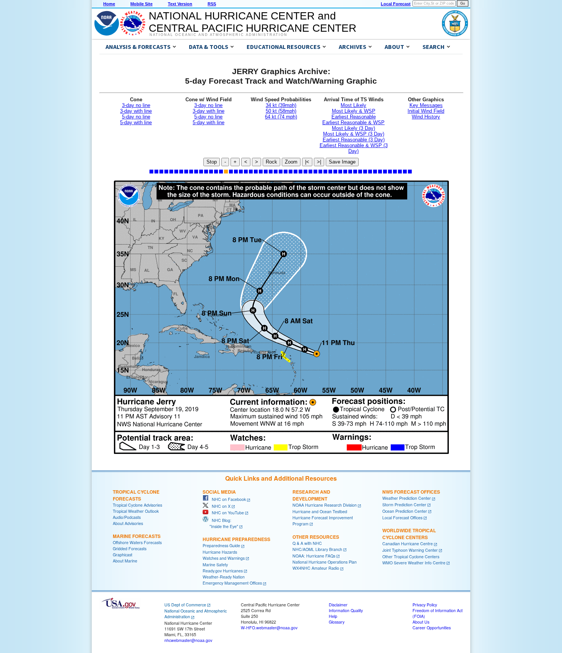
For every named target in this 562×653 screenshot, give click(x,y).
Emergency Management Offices (232, 583)
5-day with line (136, 122)
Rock (271, 162)
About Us (421, 622)
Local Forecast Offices (402, 517)
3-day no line (136, 105)
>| (319, 162)
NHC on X (219, 506)
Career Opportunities (432, 627)
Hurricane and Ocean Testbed (319, 511)
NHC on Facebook (227, 499)
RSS (212, 4)
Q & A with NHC (307, 543)
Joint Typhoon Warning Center (410, 550)
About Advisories (128, 523)
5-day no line (136, 117)
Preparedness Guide (221, 545)
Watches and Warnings (224, 558)
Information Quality (346, 610)
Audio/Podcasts (127, 517)
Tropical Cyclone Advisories (137, 505)
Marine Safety (215, 564)
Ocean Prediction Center (404, 511)
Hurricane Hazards (220, 552)
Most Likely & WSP (353, 111)
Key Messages (426, 105)
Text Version (180, 4)
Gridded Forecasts (129, 548)
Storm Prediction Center (404, 504)
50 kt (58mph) (281, 111)
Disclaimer (338, 605)
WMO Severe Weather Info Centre (413, 563)
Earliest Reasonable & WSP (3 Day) (354, 148)
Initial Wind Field (426, 111)
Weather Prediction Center (406, 498)
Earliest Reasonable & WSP (353, 122)
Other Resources (315, 536)
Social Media (219, 491)
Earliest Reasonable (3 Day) (354, 140)
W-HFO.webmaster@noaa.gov (269, 627)
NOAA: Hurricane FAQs (313, 556)
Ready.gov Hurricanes (223, 571)
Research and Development (311, 495)
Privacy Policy (425, 605)
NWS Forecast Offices (411, 491)
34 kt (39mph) (281, 105)
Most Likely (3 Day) (353, 128)
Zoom (291, 162)
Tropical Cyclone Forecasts (136, 495)
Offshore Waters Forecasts (137, 542)
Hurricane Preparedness (236, 539)
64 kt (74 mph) (281, 117)
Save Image (342, 162)
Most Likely (353, 105)
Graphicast (122, 554)
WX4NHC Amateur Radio (315, 568)
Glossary (336, 622)
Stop (211, 162)
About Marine (125, 561)
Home (109, 4)
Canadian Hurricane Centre (407, 543)
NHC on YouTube (226, 512)
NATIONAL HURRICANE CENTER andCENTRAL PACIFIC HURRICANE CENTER (252, 22)
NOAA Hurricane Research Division (324, 505)
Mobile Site (141, 4)
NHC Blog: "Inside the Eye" (220, 523)
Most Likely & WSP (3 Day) (353, 134)
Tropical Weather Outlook (136, 511)
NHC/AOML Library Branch (317, 549)
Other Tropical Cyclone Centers (410, 556)
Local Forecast (396, 4)
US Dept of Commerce (185, 605)
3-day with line (136, 111)
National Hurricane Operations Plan (324, 562)
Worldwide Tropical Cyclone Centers (409, 534)
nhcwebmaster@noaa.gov (188, 640)
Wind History (426, 117)
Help (333, 616)
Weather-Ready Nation (224, 577)
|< (307, 162)
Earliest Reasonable (353, 117)
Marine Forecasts (137, 536)
